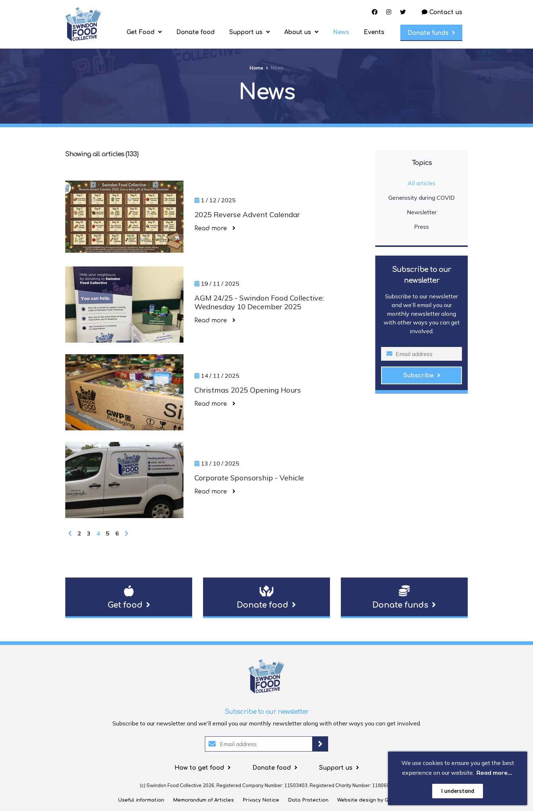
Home (256, 68)
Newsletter (422, 212)
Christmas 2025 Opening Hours (247, 390)
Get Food (140, 32)
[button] (128, 598)
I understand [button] (457, 791)
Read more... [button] (494, 772)
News (341, 32)
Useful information (141, 800)
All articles (421, 183)
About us (297, 32)
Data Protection (308, 800)
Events (374, 32)
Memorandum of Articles (203, 800)
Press (421, 226)
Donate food (195, 32)
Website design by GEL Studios (376, 800)
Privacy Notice (261, 800)
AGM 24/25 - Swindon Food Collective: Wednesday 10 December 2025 (259, 302)
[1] (320, 744)
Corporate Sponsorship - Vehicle (249, 477)
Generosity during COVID (421, 197)
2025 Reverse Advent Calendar (247, 214)
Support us (246, 32)
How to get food (199, 768)
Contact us (444, 12)
